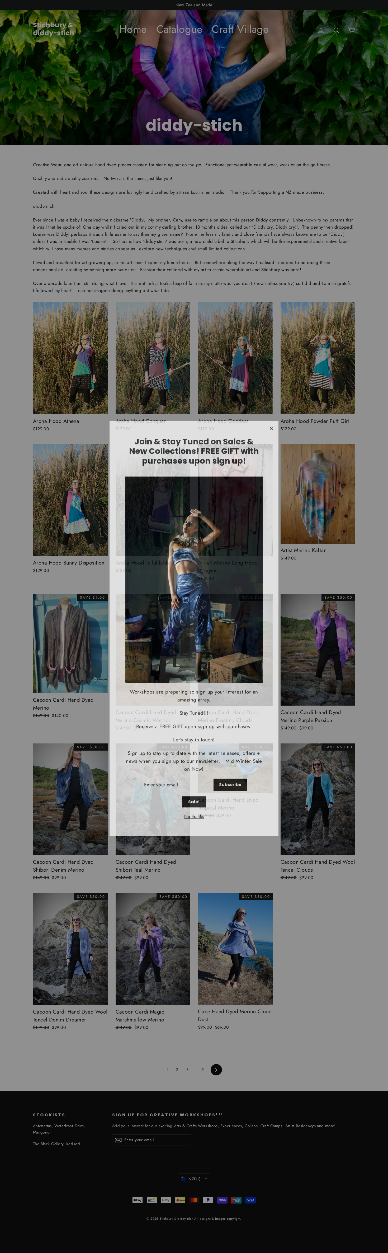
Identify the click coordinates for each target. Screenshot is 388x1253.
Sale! (194, 800)
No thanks (194, 814)
